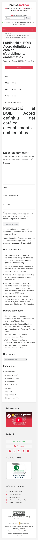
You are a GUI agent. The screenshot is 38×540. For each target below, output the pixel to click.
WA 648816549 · (9, 22)
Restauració (9, 395)
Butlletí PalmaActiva (15, 492)
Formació (10, 384)
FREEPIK (19, 535)
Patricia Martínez (24, 531)
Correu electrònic (10, 196)
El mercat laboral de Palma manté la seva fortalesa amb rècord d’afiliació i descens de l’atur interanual (19, 268)
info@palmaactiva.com (24, 22)
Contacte (14, 24)
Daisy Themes (20, 529)
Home (7, 33)
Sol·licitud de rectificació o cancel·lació (20, 342)
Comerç (10, 375)
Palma (7, 389)
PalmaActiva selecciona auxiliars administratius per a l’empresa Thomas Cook (19, 318)
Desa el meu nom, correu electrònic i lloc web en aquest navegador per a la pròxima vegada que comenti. (19, 216)
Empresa (13, 10)
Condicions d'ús (19, 519)
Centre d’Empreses (15, 502)
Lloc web (6, 204)
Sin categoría (10, 398)
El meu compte (22, 10)
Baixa (19, 68)
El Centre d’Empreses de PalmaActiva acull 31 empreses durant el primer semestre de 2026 (19, 277)
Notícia (8, 371)
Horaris (22, 24)
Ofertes (9, 8)
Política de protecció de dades (18, 516)
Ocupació (10, 378)
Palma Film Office (14, 497)
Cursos (27, 8)
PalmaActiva (29, 61)
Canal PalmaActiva (15, 494)
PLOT (7, 392)
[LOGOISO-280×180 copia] (19, 470)
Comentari (7, 163)
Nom (5, 187)
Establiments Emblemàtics (18, 500)
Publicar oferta (17, 8)
